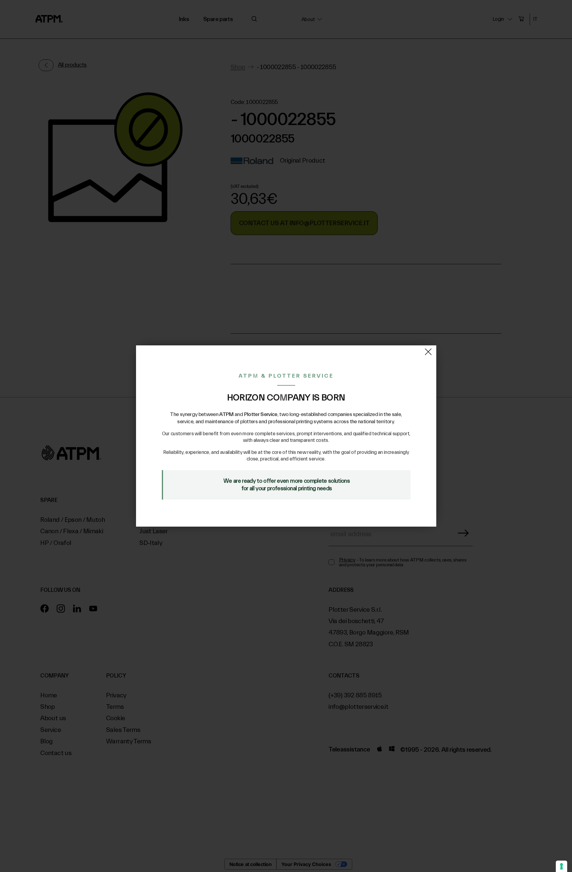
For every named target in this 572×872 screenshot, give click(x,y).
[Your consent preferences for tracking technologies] (561, 866)
